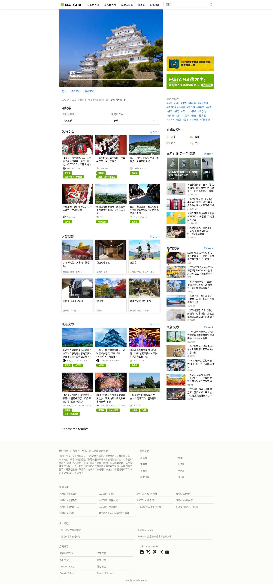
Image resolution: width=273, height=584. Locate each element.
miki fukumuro (140, 168)
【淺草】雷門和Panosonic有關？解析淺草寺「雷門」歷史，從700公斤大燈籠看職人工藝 (77, 162)
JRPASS (172, 107)
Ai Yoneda (71, 217)
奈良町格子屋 (103, 262)
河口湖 (191, 107)
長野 (177, 111)
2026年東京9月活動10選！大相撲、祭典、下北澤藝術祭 (200, 363)
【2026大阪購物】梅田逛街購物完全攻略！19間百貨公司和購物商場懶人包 (199, 284)
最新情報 (155, 4)
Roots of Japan (146, 529)
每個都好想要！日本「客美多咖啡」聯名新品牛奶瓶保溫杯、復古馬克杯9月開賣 (200, 187)
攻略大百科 (110, 4)
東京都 (143, 457)
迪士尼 (202, 115)
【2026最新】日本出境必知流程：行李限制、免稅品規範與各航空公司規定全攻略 (200, 315)
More (154, 131)
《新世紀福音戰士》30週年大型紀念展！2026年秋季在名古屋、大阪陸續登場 (200, 202)
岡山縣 (181, 477)
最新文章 (89, 91)
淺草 (186, 119)
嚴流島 (133, 262)
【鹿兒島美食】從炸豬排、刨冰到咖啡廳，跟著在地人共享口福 (200, 349)
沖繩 (170, 103)
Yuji (101, 217)
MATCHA (104, 168)
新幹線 (194, 119)
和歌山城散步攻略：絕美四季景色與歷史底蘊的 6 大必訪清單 (110, 209)
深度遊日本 (127, 4)
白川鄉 (171, 115)
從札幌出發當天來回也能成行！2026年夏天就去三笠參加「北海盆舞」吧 (143, 353)
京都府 (143, 464)
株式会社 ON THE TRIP (77, 361)
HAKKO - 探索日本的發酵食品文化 (155, 536)
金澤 (209, 107)
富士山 (185, 111)
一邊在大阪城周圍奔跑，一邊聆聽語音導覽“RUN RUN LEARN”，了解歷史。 (110, 353)
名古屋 (193, 103)
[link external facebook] (142, 553)
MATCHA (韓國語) (68, 500)
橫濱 (170, 111)
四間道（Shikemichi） (74, 300)
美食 (173, 136)
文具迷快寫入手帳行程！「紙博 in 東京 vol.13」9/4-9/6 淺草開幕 (199, 230)
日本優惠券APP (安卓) (187, 506)
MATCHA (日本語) (68, 493)
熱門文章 (75, 91)
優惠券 (141, 4)
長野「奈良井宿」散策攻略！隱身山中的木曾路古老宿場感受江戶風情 (144, 209)
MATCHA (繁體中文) (147, 493)
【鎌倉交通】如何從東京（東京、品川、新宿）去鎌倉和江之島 (200, 299)
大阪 (177, 103)
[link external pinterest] (155, 553)
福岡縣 (143, 470)
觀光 (173, 143)
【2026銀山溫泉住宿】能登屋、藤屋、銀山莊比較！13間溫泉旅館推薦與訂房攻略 (200, 394)
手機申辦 (205, 119)
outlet (171, 119)
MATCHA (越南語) (184, 500)
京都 (184, 103)
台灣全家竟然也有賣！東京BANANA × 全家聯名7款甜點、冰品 (200, 216)
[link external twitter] (149, 553)
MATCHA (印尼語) (146, 500)
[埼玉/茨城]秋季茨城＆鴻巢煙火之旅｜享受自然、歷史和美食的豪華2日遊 (110, 398)
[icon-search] (211, 4)
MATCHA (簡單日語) (69, 506)
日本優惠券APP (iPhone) (149, 506)
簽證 (179, 119)
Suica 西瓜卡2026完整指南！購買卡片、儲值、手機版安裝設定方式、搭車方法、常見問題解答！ (200, 257)
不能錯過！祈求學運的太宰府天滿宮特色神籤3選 (77, 208)
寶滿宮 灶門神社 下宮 (140, 300)
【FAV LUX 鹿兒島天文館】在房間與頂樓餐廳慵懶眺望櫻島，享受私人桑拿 (200, 335)
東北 (179, 115)
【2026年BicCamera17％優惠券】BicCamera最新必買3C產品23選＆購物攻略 (200, 272)
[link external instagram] (161, 553)
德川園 (100, 300)
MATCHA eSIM (67, 513)
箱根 (194, 111)
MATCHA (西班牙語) (108, 506)
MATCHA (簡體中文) (108, 500)
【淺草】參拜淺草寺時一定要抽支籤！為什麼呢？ (110, 159)
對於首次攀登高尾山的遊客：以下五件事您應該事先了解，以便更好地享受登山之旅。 (77, 353)
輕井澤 (201, 107)
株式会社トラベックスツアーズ (79, 405)
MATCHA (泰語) (183, 493)
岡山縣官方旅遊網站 (71, 529)
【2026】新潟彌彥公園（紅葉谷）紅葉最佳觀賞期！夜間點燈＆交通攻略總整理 (200, 379)
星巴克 (202, 111)
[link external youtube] (168, 553)
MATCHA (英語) (106, 493)
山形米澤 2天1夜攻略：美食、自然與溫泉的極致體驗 (143, 397)
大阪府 (181, 457)
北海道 (182, 107)
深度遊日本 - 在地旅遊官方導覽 (114, 513)
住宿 (197, 136)
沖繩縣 (181, 470)
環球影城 (203, 103)
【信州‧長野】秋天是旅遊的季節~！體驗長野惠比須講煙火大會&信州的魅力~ (77, 398)
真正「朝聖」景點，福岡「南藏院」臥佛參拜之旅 (144, 159)
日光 (194, 115)
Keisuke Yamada (74, 168)
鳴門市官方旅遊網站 (71, 536)
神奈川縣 (144, 477)
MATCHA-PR (139, 361)
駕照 (187, 115)
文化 (197, 143)
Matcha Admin (140, 217)
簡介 (64, 91)
